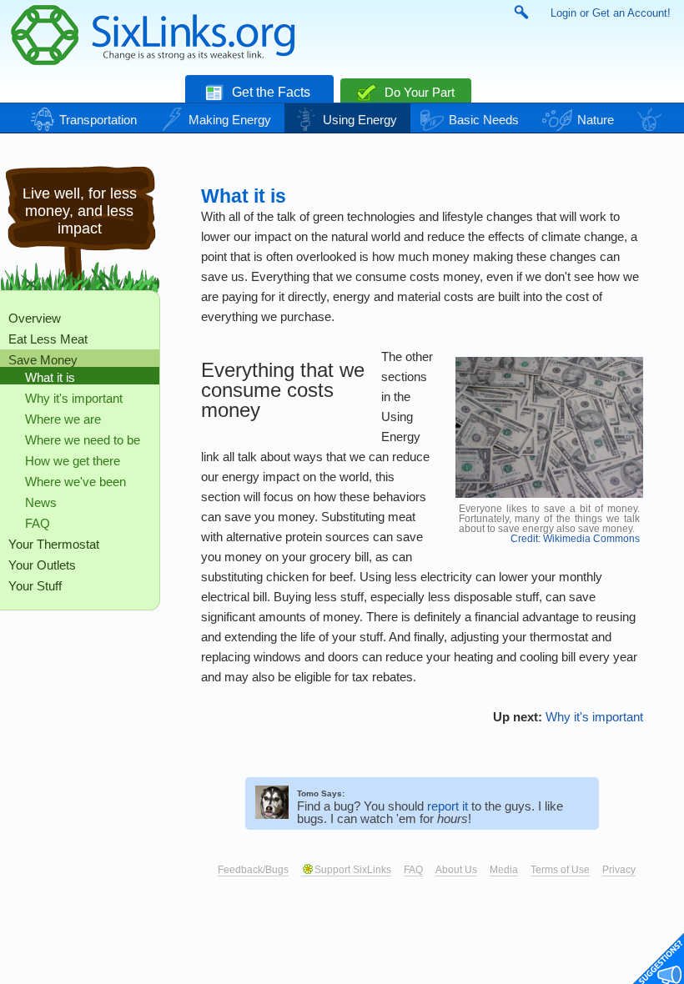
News (41, 502)
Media (504, 870)
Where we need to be (82, 440)
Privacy (619, 870)
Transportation (98, 120)
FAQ (37, 523)
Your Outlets (42, 565)
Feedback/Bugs (253, 870)
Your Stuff (35, 586)
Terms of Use (560, 870)
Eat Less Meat (48, 339)
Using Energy (359, 120)
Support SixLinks (352, 870)
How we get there (72, 461)
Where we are (63, 419)
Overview (34, 318)
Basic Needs (483, 120)
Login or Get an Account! (611, 13)
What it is (50, 377)
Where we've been (75, 481)
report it (447, 806)
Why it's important (74, 398)
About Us (456, 870)
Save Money (43, 360)
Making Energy (229, 120)
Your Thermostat (53, 544)
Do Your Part (418, 92)
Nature (595, 120)
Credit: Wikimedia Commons (575, 539)
